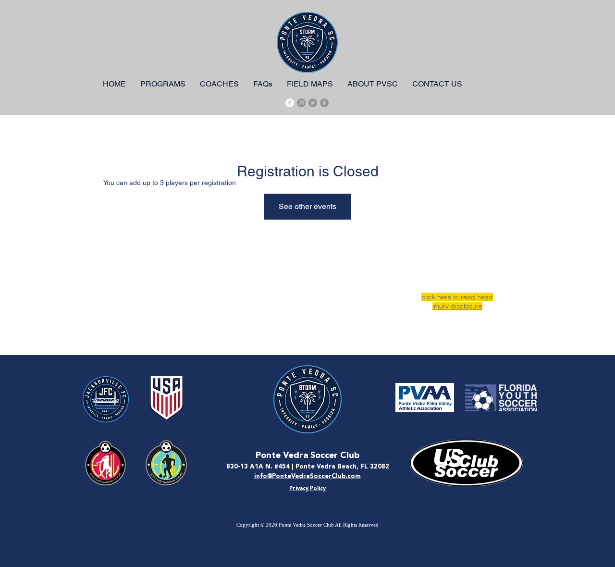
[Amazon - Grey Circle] (324, 103)
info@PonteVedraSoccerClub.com (307, 476)
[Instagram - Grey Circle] (301, 103)
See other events (307, 206)
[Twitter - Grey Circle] (312, 103)
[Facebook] (289, 103)
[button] (163, 84)
